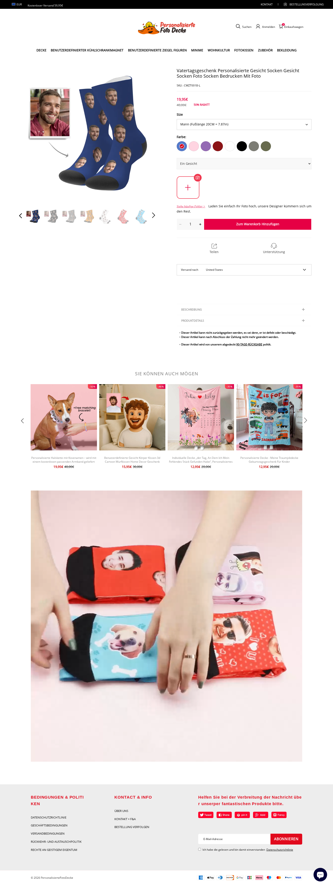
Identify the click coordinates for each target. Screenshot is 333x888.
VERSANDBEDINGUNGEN (48, 833)
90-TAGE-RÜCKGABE (249, 344)
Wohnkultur (219, 50)
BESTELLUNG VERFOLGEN (131, 827)
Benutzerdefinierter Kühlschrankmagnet (87, 50)
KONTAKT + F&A (125, 819)
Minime (197, 50)
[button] (29, 135)
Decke (41, 50)
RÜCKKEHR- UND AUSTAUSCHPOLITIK (56, 842)
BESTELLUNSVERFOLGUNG (303, 4)
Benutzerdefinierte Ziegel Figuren (157, 50)
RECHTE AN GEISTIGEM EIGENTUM (54, 850)
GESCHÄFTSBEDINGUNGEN (49, 825)
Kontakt (267, 4)
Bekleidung (287, 50)
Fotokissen (243, 50)
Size (180, 114)
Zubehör (265, 50)
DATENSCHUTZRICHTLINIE (48, 817)
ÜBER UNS (121, 811)
